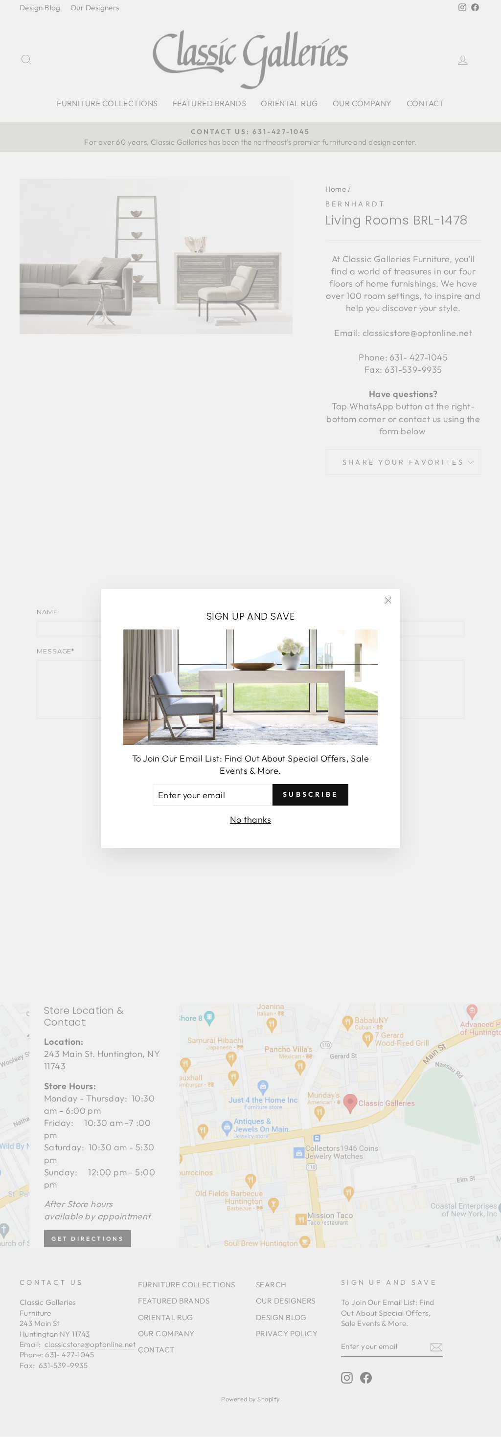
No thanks (250, 819)
